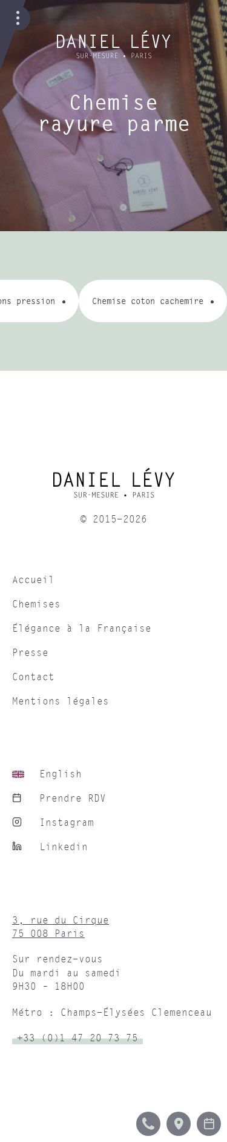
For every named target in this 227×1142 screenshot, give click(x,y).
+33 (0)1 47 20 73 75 (77, 1038)
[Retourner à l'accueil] (114, 55)
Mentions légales (60, 701)
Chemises (36, 604)
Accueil (33, 580)
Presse (30, 653)
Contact (33, 677)
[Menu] (18, 18)
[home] (113, 487)
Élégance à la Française (81, 629)
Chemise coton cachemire (147, 300)
